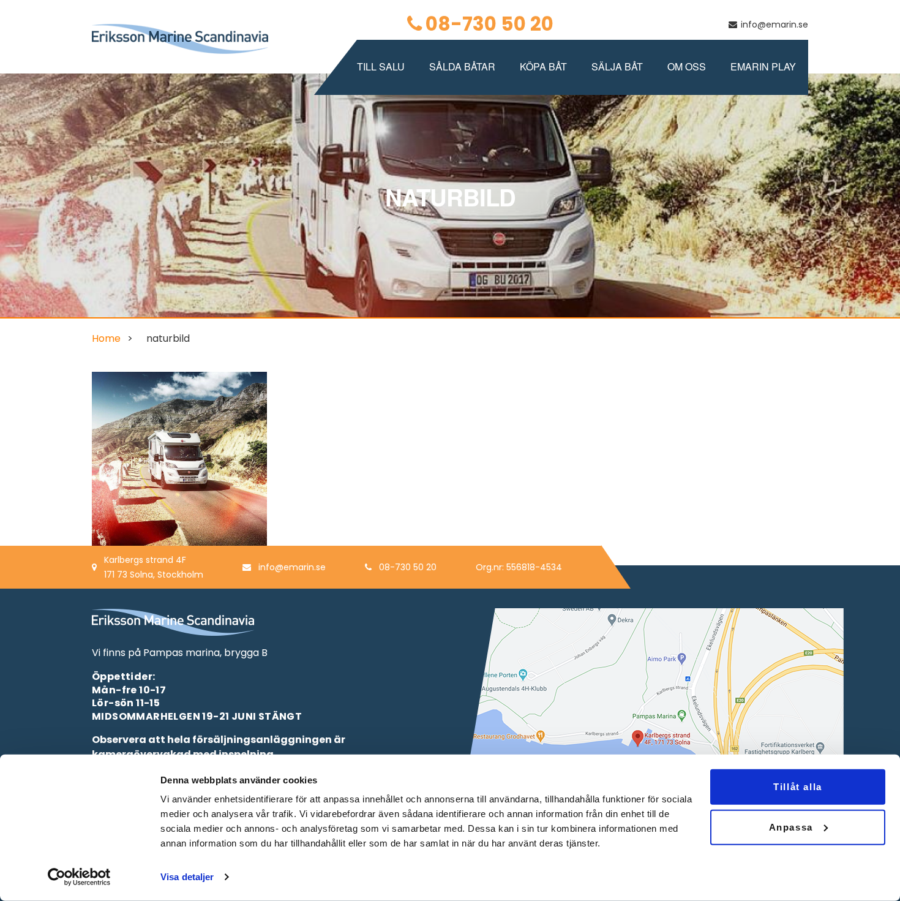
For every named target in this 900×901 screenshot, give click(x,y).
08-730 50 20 (489, 23)
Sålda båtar (462, 66)
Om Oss (686, 66)
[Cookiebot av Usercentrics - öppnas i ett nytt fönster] (79, 877)
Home (106, 338)
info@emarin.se (774, 24)
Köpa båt (543, 66)
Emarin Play (763, 66)
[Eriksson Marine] (180, 38)
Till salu (381, 66)
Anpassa (791, 826)
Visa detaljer (187, 877)
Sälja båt (617, 66)
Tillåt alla (797, 787)
